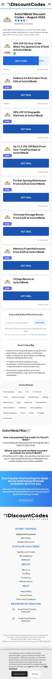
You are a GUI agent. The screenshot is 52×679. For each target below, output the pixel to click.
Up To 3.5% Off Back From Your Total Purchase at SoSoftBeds (29, 149)
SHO (27, 392)
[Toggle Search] (50, 4)
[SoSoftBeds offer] (7, 46)
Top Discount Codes (26, 552)
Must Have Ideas (9, 392)
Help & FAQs (26, 591)
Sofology (45, 397)
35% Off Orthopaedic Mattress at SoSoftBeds (28, 113)
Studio (31, 413)
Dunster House (33, 397)
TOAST (5, 397)
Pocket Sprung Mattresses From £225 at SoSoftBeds (29, 182)
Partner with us (25, 581)
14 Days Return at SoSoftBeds (23, 280)
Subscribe (40, 322)
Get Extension (26, 499)
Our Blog (26, 573)
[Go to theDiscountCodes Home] (26, 4)
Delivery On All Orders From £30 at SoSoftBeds (30, 79)
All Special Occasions (26, 534)
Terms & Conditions (39, 334)
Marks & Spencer (9, 407)
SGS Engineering (36, 407)
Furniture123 (7, 418)
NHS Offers (26, 538)
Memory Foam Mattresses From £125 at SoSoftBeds (29, 250)
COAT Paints (37, 392)
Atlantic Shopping (10, 413)
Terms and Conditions (26, 599)
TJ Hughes (40, 413)
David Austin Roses (18, 397)
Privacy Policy (26, 595)
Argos (19, 402)
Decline (35, 674)
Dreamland (28, 402)
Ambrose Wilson (41, 402)
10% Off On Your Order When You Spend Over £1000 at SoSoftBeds (31, 46)
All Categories (25, 556)
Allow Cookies (19, 674)
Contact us (26, 577)
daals (20, 392)
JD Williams (22, 407)
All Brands (26, 559)
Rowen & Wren (8, 402)
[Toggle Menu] (2, 4)
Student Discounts (26, 542)
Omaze (22, 413)
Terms (6, 69)
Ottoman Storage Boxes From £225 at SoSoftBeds (29, 216)
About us (26, 569)
